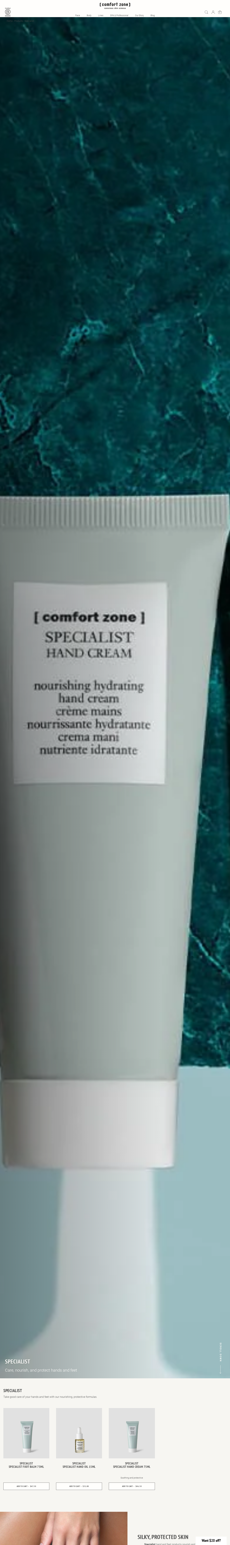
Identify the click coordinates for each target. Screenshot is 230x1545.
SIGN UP (115, 799)
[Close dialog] (150, 734)
